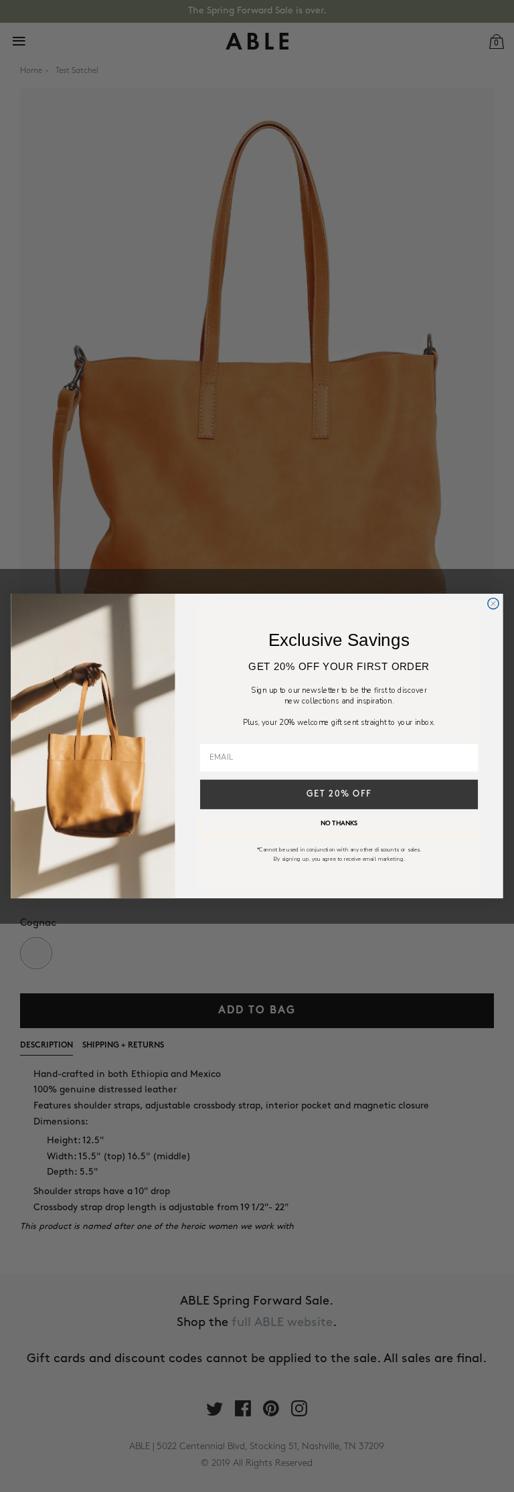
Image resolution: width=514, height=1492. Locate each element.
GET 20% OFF (339, 794)
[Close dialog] (493, 603)
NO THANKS (339, 824)
